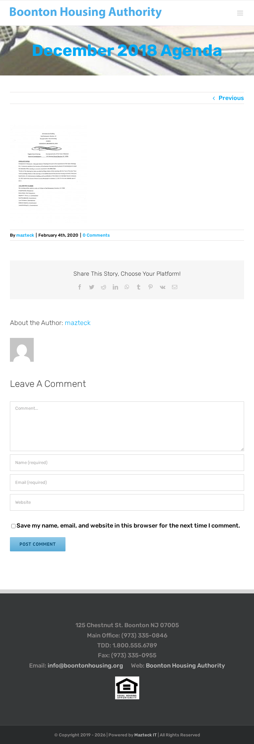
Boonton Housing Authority (185, 665)
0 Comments (96, 235)
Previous (231, 98)
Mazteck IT (145, 734)
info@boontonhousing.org (85, 665)
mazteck (25, 235)
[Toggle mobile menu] (240, 13)
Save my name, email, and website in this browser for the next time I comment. (128, 525)
